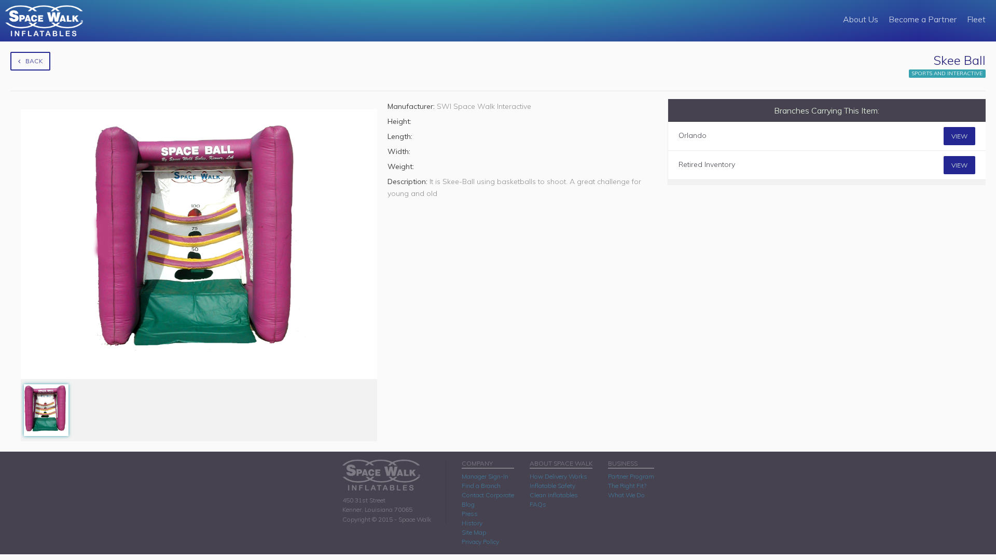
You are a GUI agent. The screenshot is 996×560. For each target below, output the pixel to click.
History (472, 523)
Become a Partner (923, 19)
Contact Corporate (488, 495)
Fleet (976, 19)
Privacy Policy (480, 541)
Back (34, 61)
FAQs (538, 504)
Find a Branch (481, 485)
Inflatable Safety (552, 485)
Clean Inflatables (554, 495)
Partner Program (631, 476)
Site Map (474, 532)
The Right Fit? (627, 485)
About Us (860, 19)
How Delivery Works (558, 476)
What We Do (626, 495)
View (959, 136)
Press (470, 513)
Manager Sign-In (485, 476)
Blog (468, 504)
